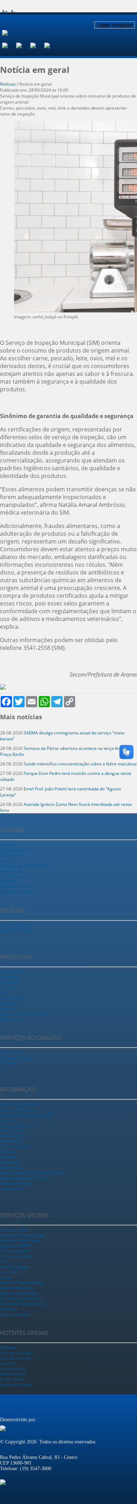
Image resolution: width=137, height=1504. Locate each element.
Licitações (8, 1157)
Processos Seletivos (16, 1125)
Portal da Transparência (19, 1104)
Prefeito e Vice (12, 971)
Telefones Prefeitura (16, 1183)
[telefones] (51, 45)
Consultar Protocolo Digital (23, 1235)
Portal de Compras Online (21, 1282)
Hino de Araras (12, 855)
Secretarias (9, 977)
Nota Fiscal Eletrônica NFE (23, 1303)
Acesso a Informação (17, 1109)
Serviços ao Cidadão (17, 1256)
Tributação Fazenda (16, 1057)
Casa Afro (8, 1363)
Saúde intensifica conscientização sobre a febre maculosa (80, 764)
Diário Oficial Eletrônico (20, 1298)
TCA (4, 992)
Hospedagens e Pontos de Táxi (25, 865)
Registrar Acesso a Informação (25, 1014)
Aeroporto (8, 844)
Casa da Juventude (15, 1358)
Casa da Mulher (13, 1368)
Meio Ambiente (13, 1374)
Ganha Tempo (11, 1052)
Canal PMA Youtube (17, 930)
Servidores (9, 1309)
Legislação (9, 1003)
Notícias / (9, 84)
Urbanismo (9, 1063)
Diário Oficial (11, 1130)
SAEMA (7, 987)
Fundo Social (11, 998)
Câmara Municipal (15, 849)
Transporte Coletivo (16, 892)
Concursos (9, 1120)
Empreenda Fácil (14, 1135)
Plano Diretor (11, 1167)
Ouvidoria (8, 1008)
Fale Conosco (11, 1019)
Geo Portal (9, 1272)
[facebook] (9, 45)
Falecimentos (11, 1141)
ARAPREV (10, 982)
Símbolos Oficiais (15, 886)
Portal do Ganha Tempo (19, 1240)
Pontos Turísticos (14, 876)
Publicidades (10, 1162)
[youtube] (37, 45)
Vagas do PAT (12, 1188)
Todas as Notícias (14, 925)
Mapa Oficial (11, 871)
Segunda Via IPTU (16, 1245)
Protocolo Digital (14, 1230)
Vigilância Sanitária (16, 1384)
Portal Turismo (12, 1379)
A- (13, 11)
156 (3, 1261)
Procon (6, 1277)
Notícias (7, 1151)
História (6, 860)
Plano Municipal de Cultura (23, 1178)
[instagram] (23, 45)
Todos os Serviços (15, 1314)
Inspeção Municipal (16, 1288)
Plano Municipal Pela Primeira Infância (32, 1172)
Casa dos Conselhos (17, 1352)
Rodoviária (9, 881)
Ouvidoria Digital (14, 1266)
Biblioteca (8, 1347)
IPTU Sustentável (15, 1146)
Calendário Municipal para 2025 (26, 1114)
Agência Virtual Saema (19, 1293)
